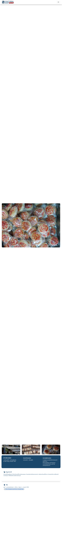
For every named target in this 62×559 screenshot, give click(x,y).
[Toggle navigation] (58, 2)
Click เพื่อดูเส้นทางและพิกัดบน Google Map (14, 489)
